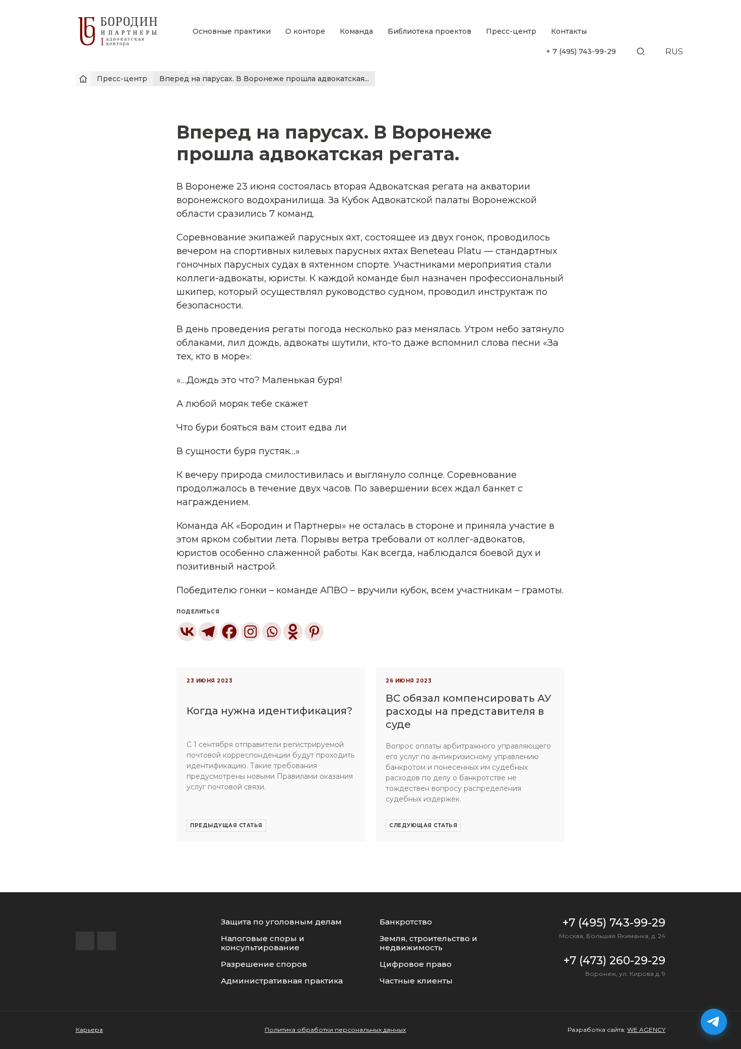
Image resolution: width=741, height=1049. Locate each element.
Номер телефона (331, 548)
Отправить (370, 691)
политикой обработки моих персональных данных (388, 720)
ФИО (308, 519)
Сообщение (321, 636)
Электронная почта (335, 577)
